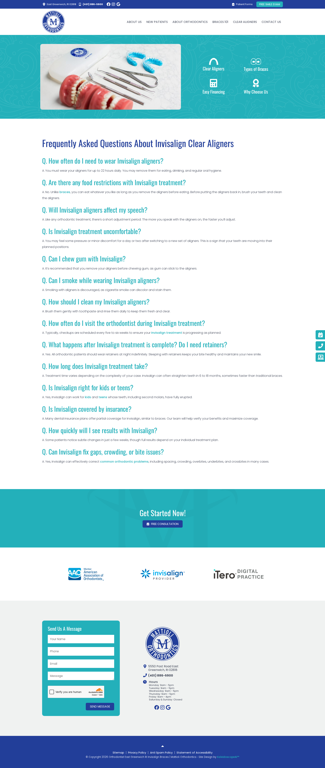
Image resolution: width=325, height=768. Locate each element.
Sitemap (118, 752)
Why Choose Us (256, 91)
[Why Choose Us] (256, 83)
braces (64, 192)
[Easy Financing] (214, 83)
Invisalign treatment (166, 333)
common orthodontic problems (124, 461)
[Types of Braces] (256, 61)
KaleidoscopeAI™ (228, 757)
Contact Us (271, 22)
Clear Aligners (213, 68)
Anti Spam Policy (161, 752)
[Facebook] (108, 4)
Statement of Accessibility (195, 752)
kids (88, 397)
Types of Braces (256, 69)
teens (103, 397)
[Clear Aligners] (213, 61)
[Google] (118, 4)
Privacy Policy (137, 752)
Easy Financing (214, 91)
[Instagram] (113, 4)
